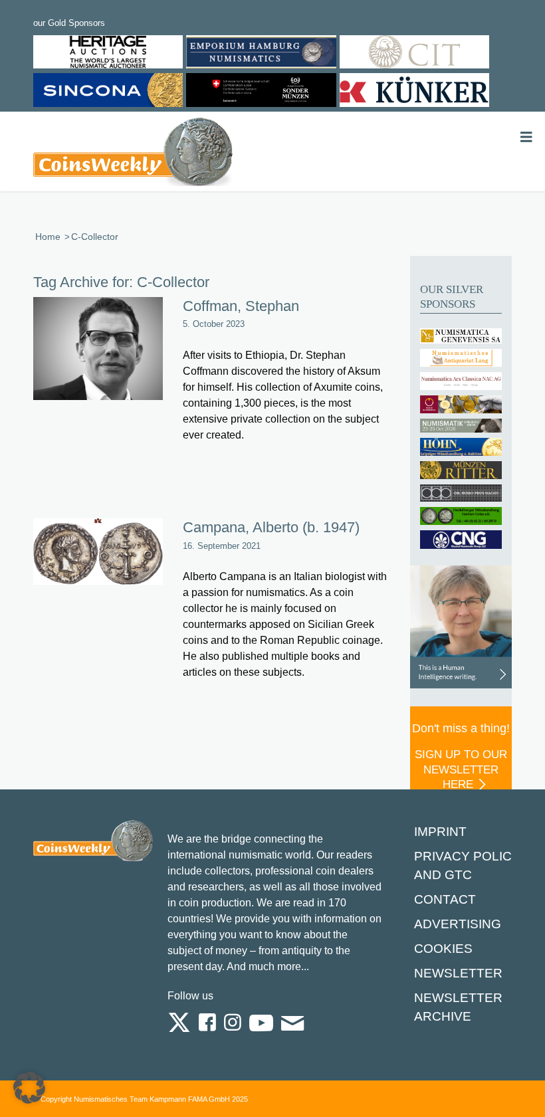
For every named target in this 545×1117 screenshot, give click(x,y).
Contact (445, 899)
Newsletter (458, 973)
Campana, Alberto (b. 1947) (271, 527)
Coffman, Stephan (241, 306)
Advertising (457, 924)
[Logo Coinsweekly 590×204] (133, 154)
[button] (29, 1088)
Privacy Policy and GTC (467, 865)
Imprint (440, 832)
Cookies (443, 949)
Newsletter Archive (458, 1007)
